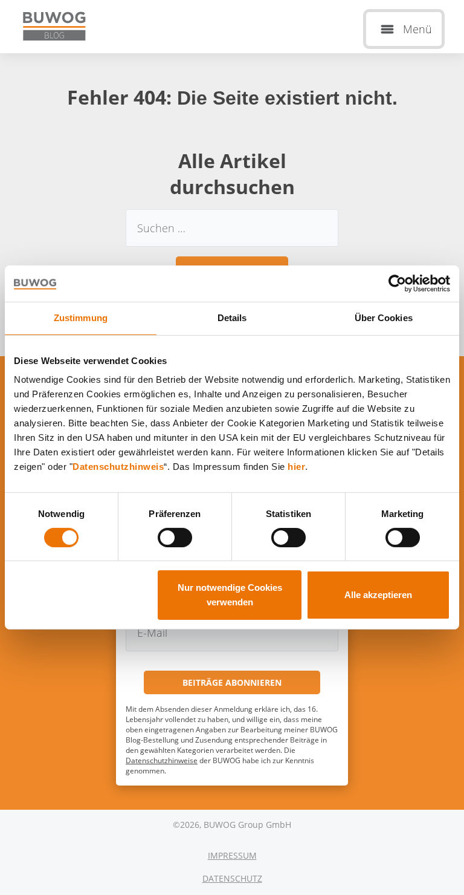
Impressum (232, 855)
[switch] (175, 537)
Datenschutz (232, 878)
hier (296, 466)
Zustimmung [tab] (81, 318)
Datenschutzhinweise (162, 760)
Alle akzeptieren (378, 595)
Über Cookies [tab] (384, 318)
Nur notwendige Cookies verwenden (230, 594)
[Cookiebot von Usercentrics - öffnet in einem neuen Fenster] (397, 284)
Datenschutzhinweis (118, 466)
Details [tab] (232, 318)
